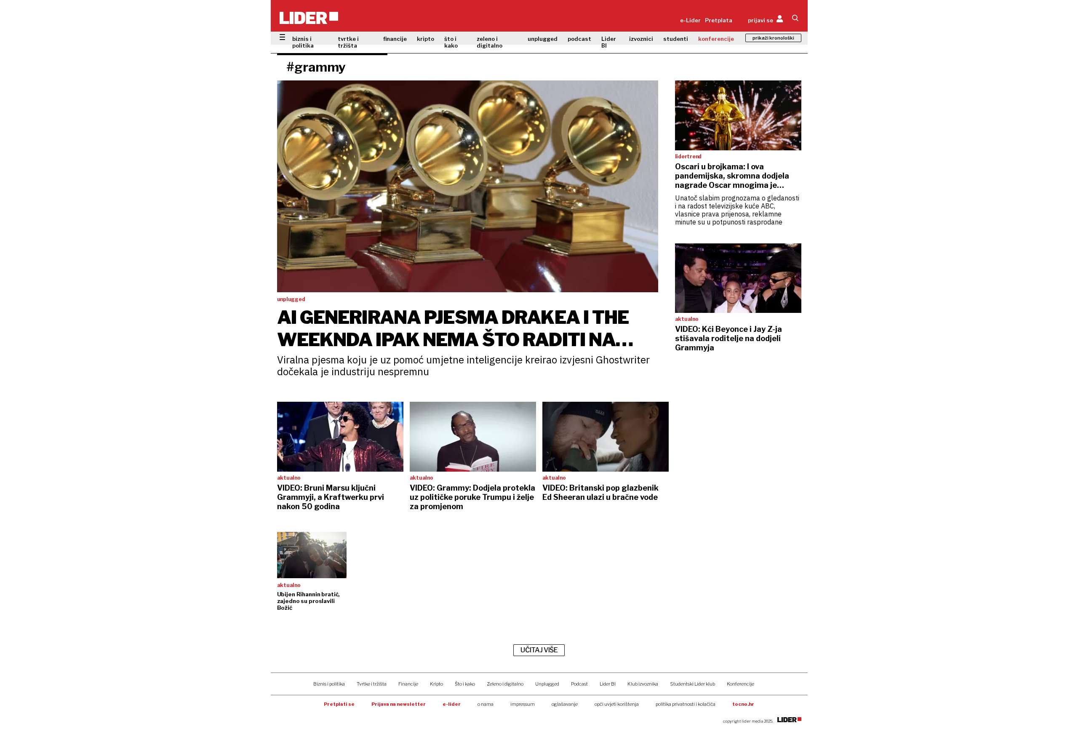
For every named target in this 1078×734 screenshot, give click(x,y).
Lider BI (608, 42)
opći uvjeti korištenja (617, 704)
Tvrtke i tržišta (372, 684)
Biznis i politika (329, 684)
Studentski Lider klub (692, 684)
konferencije (716, 38)
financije (395, 38)
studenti (675, 38)
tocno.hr (743, 704)
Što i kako (465, 684)
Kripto (436, 684)
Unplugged (547, 684)
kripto (425, 38)
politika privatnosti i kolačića (685, 704)
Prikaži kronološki (773, 38)
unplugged (543, 38)
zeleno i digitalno (489, 42)
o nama (486, 704)
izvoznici (641, 38)
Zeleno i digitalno (505, 684)
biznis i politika (303, 42)
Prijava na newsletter (398, 704)
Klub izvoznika (642, 684)
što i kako (451, 42)
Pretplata (718, 20)
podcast (579, 38)
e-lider (452, 704)
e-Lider (690, 20)
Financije (408, 684)
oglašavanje (565, 704)
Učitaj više (539, 650)
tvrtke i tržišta (348, 42)
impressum (522, 704)
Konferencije (740, 684)
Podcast (579, 684)
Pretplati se (339, 704)
